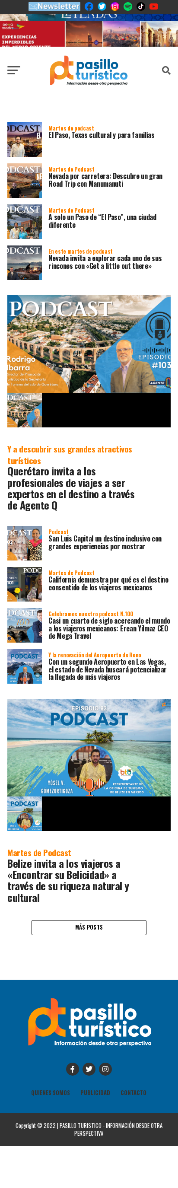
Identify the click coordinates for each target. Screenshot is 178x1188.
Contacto (133, 1093)
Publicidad (95, 1093)
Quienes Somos (50, 1093)
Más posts (89, 927)
